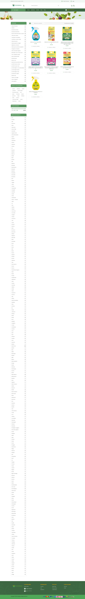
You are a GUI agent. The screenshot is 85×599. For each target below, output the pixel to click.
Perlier (13, 441)
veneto (19, 101)
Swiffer (13, 528)
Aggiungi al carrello (36, 46)
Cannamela (14, 188)
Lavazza (13, 328)
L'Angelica (13, 323)
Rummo (13, 479)
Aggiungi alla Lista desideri (38, 35)
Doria (13, 243)
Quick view (36, 35)
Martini (13, 347)
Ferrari (13, 266)
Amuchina (13, 131)
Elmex (13, 250)
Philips (13, 448)
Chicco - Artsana (15, 199)
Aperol (13, 136)
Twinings (13, 542)
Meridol (13, 355)
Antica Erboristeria (15, 134)
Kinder (13, 317)
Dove (12, 245)
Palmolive (13, 420)
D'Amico (13, 224)
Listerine (13, 336)
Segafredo (13, 509)
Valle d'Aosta (14, 101)
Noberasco (14, 397)
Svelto (13, 526)
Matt (12, 349)
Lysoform (13, 342)
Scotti (13, 507)
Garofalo (13, 285)
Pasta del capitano (15, 429)
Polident (13, 452)
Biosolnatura (14, 167)
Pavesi (13, 431)
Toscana (17, 97)
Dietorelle (13, 237)
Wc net (13, 566)
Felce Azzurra (14, 264)
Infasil (13, 309)
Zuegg (13, 574)
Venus (13, 551)
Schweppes (14, 503)
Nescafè (13, 387)
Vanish (13, 547)
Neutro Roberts (14, 391)
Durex (13, 247)
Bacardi (13, 150)
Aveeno (13, 146)
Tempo (13, 534)
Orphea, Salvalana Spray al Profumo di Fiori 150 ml (35, 92)
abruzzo (13, 88)
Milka (12, 357)
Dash (12, 228)
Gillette (13, 287)
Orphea (13, 416)
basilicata (18, 88)
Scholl (13, 500)
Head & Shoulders (15, 300)
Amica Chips (14, 129)
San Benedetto (14, 484)
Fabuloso (13, 260)
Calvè (13, 184)
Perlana (13, 439)
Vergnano (13, 553)
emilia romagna (20, 90)
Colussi (13, 216)
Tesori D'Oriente (14, 536)
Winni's (13, 568)
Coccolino (13, 212)
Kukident (13, 321)
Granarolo (13, 292)
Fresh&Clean (14, 277)
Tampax (13, 530)
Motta (13, 372)
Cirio (12, 205)
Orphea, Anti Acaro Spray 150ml (35, 42)
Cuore (13, 222)
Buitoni (13, 180)
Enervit (13, 252)
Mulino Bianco (14, 374)
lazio (21, 92)
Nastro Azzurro (14, 384)
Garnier (13, 283)
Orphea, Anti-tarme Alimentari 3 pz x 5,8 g (51, 43)
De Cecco (13, 229)
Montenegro (14, 368)
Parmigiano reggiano (15, 427)
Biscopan (13, 169)
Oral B (13, 412)
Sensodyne (14, 511)
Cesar (13, 195)
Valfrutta (13, 543)
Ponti (12, 458)
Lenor (13, 330)
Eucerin (13, 258)
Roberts (13, 477)
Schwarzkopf (14, 502)
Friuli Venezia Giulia (15, 92)
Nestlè (13, 389)
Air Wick (13, 119)
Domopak (13, 241)
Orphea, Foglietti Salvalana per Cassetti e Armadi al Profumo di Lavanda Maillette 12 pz (35, 67)
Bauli (12, 157)
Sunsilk (13, 522)
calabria (23, 88)
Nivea (13, 395)
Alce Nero (13, 123)
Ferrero (13, 268)
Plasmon (13, 450)
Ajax (12, 121)
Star (12, 521)
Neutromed (14, 393)
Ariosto (13, 142)
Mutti (12, 380)
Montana (13, 366)
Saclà (13, 481)
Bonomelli (13, 174)
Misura (13, 359)
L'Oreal (13, 325)
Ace (12, 117)
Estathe (13, 256)
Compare (33, 35)
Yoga (12, 572)
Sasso (13, 494)
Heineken (13, 302)
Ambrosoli (13, 127)
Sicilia (13, 97)
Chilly (13, 201)
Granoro (13, 294)
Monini (13, 365)
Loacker (13, 338)
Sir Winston (14, 515)
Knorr (13, 319)
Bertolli (13, 159)
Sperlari (13, 519)
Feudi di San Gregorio (15, 269)
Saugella (13, 496)
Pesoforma (14, 446)
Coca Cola (13, 210)
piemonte (13, 95)
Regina (13, 469)
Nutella (13, 406)
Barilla (13, 155)
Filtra (24, 110)
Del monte (13, 231)
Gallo (13, 281)
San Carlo (13, 486)
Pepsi (12, 437)
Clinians (13, 209)
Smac (13, 517)
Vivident (13, 562)
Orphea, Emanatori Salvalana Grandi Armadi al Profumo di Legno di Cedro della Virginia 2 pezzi (67, 43)
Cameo (13, 186)
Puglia (18, 95)
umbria (21, 99)
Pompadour (14, 456)
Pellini (13, 435)
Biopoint (13, 163)
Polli (12, 454)
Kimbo (13, 315)
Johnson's (13, 311)
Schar (13, 498)
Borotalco (13, 176)
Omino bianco (14, 410)
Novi (12, 401)
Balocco (13, 153)
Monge (13, 363)
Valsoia (13, 545)
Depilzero (13, 235)
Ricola (13, 471)
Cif (12, 203)
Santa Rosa (14, 490)
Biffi (12, 161)
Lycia (12, 340)
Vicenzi (13, 559)
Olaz (12, 408)
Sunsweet (13, 524)
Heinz (12, 304)
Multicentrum (14, 376)
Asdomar (13, 144)
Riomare (13, 475)
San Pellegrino (14, 488)
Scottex (13, 505)
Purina (13, 465)
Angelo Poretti (14, 132)
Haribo (13, 298)
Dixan (13, 239)
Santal (13, 492)
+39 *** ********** (70, 10)
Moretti (13, 370)
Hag (12, 296)
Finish (13, 271)
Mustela (13, 378)
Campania (14, 90)
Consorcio (13, 218)
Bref (12, 178)
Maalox (13, 344)
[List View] (31, 23)
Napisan (13, 382)
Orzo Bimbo (14, 418)
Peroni (13, 443)
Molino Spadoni (14, 361)
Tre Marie (13, 538)
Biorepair (13, 165)
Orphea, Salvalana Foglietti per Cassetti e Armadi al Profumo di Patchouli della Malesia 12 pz (51, 67)
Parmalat (13, 425)
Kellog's (13, 313)
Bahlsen (13, 151)
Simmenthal (14, 513)
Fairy (12, 262)
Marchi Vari (14, 346)
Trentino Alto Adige (15, 99)
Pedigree (13, 433)
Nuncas (13, 405)
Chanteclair (14, 197)
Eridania (13, 254)
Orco (12, 414)
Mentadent (14, 353)
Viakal (13, 557)
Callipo (13, 182)
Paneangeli (14, 422)
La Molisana (14, 327)
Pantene (13, 424)
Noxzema (13, 403)
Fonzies (13, 275)
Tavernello (13, 532)
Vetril (12, 555)
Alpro (13, 125)
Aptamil (13, 138)
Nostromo (13, 399)
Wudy (13, 570)
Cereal (13, 193)
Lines (12, 334)
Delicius (13, 233)
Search (58, 5)
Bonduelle (13, 172)
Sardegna (22, 95)
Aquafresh (13, 140)
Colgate (13, 214)
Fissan (13, 273)
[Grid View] (30, 23)
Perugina (13, 444)
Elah (12, 249)
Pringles (13, 462)
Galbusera (13, 279)
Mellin (13, 351)
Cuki (12, 220)
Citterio (13, 207)
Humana (13, 306)
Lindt (12, 332)
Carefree (13, 191)
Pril (12, 460)
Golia (13, 290)
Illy (12, 307)
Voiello (13, 564)
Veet (12, 549)
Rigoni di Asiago (14, 473)
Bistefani (13, 171)
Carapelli (13, 190)
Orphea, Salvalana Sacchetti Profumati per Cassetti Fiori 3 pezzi (67, 67)
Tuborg (13, 540)
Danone (13, 226)
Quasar (13, 467)
